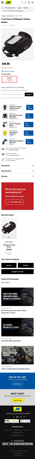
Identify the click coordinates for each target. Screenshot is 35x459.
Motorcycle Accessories (10, 7)
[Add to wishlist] (9, 237)
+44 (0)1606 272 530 (16, 202)
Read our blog (17, 400)
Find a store (27, 430)
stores (18, 158)
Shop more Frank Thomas (7, 16)
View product (30, 107)
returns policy (12, 160)
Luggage (19, 7)
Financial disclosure (18, 455)
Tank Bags (25, 7)
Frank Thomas (9, 242)
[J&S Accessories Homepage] (8, 2)
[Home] (3, 8)
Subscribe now (17, 384)
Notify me (29, 94)
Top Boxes (26, 265)
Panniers (8, 265)
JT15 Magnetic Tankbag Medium (9, 246)
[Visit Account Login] (26, 2)
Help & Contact (17, 430)
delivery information (13, 149)
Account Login (7, 430)
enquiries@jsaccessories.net (17, 435)
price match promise (14, 155)
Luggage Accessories (17, 271)
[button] (30, 57)
